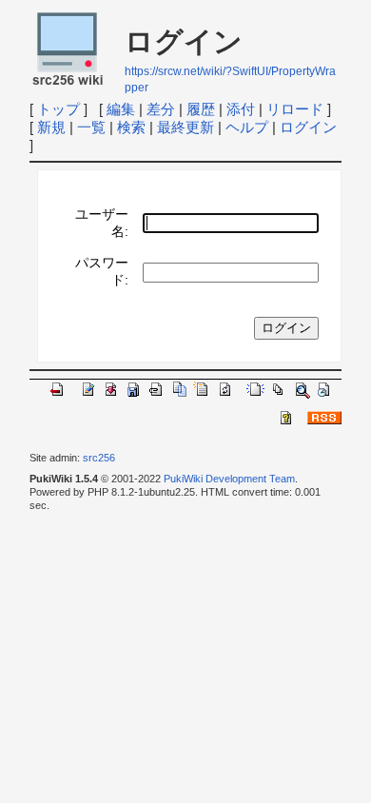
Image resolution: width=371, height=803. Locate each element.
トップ (58, 109)
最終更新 (185, 127)
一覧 (91, 127)
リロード (294, 109)
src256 (99, 457)
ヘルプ (246, 127)
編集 (121, 109)
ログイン (308, 127)
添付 (240, 109)
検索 (131, 127)
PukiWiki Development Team (229, 478)
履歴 (200, 109)
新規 (51, 127)
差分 (160, 109)
